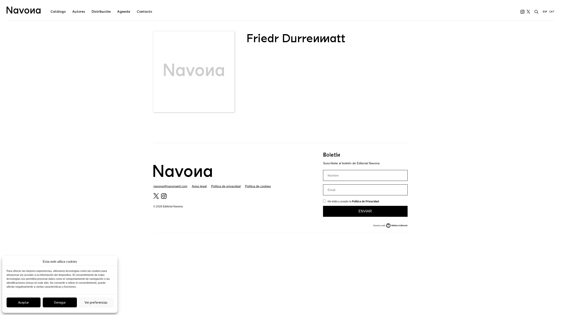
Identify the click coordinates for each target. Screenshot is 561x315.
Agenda (123, 12)
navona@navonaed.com (170, 186)
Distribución (101, 12)
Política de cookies (258, 186)
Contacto (144, 12)
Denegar (60, 302)
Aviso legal (199, 186)
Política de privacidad (226, 186)
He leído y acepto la (353, 201)
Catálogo (58, 12)
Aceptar (23, 302)
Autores (78, 12)
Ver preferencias (96, 302)
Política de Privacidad (365, 201)
